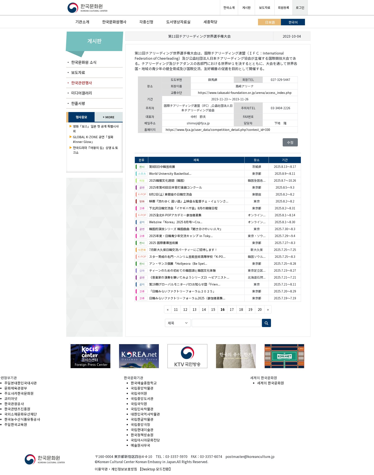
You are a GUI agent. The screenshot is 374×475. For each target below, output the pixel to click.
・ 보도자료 (75, 72)
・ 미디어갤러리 (79, 93)
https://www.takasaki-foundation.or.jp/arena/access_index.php (245, 92)
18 (241, 309)
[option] (90, 356)
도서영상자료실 (178, 21)
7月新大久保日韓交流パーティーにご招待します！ (183, 249)
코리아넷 (10, 398)
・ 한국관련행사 (79, 82)
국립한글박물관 (142, 419)
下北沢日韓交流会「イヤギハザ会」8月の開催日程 (183, 208)
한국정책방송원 (142, 434)
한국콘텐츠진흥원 (17, 408)
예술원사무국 (140, 445)
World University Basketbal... (170, 173)
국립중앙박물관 (142, 388)
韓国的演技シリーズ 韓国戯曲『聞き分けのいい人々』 (186, 229)
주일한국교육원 (15, 424)
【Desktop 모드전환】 (155, 469)
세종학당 (210, 21)
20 (260, 309)
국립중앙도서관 (142, 398)
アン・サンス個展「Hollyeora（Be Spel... (178, 263)
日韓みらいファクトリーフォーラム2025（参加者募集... (187, 298)
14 (204, 309)
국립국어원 (139, 393)
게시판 (246, 7)
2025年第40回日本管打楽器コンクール (175, 187)
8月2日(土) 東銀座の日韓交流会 (170, 194)
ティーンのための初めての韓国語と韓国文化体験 (182, 270)
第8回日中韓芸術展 (162, 166)
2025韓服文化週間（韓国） (167, 180)
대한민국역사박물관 (145, 414)
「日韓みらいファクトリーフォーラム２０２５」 (182, 291)
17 (232, 309)
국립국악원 (139, 403)
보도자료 (264, 7)
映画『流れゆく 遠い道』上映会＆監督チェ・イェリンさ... (188, 201)
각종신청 (146, 21)
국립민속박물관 (142, 408)
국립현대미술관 (142, 429)
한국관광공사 (14, 403)
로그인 (300, 7)
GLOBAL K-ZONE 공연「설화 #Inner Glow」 (93, 139)
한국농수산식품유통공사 (22, 419)
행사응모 (81, 117)
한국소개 (229, 7)
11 (176, 309)
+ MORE (108, 117)
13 (195, 309)
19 (250, 309)
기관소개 (82, 21)
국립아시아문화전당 (145, 440)
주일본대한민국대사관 (20, 382)
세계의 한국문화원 (270, 382)
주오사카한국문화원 (19, 393)
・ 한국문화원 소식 (81, 62)
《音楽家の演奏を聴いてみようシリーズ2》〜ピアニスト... (189, 277)
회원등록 (283, 7)
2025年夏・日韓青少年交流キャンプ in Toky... (181, 236)
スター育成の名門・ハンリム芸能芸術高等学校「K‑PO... (187, 256)
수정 (290, 142)
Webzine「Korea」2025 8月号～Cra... (175, 222)
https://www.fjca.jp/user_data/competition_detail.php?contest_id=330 (218, 129)
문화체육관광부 (15, 388)
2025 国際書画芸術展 (163, 243)
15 (213, 309)
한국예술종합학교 (144, 382)
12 (185, 309)
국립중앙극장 (140, 424)
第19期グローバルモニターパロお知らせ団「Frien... (184, 284)
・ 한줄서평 (75, 103)
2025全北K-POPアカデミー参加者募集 (175, 215)
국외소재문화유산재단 (20, 414)
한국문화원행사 (114, 21)
